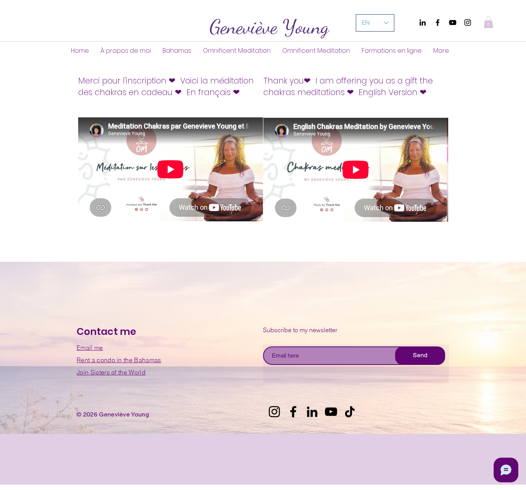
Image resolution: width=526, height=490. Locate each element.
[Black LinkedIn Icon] (422, 22)
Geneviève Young (269, 27)
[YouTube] (452, 22)
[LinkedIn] (312, 411)
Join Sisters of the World (111, 372)
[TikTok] (349, 411)
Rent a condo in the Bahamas (119, 360)
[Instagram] (467, 22)
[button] (488, 22)
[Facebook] (437, 22)
